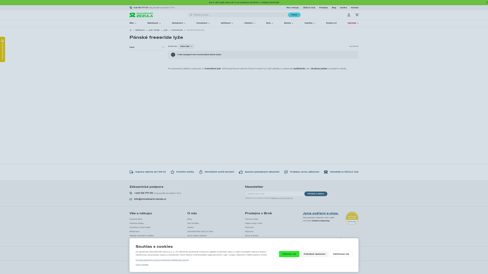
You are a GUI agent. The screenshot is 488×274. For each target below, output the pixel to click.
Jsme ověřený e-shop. (321, 213)
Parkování (249, 227)
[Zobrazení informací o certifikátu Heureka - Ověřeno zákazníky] (2, 61)
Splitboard (226, 23)
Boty (268, 23)
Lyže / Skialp (154, 30)
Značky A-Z (331, 23)
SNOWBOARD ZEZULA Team (200, 232)
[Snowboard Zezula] (141, 15)
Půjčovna (249, 232)
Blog (334, 8)
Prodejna (323, 8)
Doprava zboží (135, 219)
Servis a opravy (251, 236)
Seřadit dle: (172, 46)
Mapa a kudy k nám (253, 223)
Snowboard (201, 23)
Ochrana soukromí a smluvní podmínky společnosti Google (162, 260)
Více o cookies (142, 265)
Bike (131, 23)
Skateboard (177, 23)
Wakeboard (152, 23)
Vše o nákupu (292, 8)
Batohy (287, 23)
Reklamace (134, 232)
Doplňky (308, 23)
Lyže (165, 30)
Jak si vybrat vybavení (197, 236)
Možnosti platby (136, 223)
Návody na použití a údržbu (141, 236)
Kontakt (355, 8)
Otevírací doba (251, 219)
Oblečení (248, 23)
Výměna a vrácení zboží (139, 227)
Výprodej (352, 23)
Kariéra (343, 8)
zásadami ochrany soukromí (282, 198)
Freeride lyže (177, 30)
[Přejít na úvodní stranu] (130, 30)
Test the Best (193, 223)
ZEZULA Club (309, 8)
